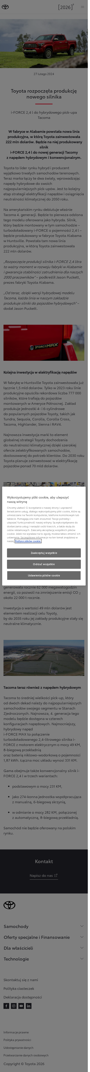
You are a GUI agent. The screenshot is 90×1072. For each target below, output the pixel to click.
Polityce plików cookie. (28, 541)
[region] (44, 536)
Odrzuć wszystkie (44, 564)
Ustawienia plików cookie (44, 575)
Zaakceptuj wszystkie (44, 552)
